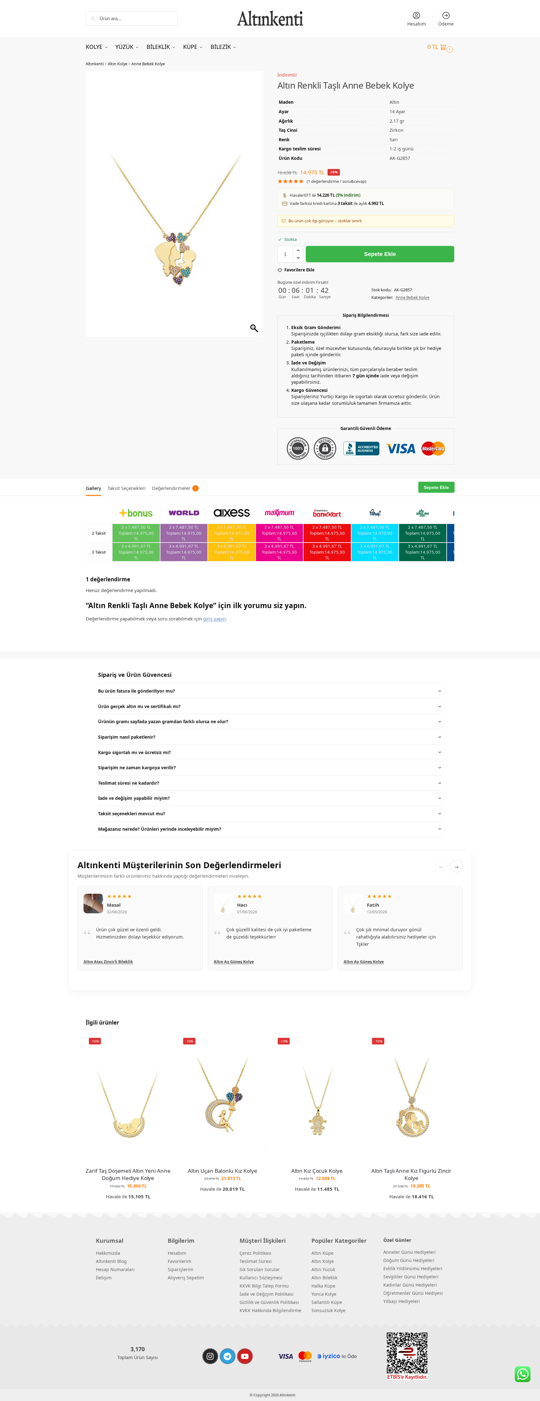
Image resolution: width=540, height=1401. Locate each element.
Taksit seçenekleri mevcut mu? (131, 814)
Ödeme (446, 24)
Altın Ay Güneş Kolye (104, 961)
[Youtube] (245, 1356)
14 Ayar (397, 111)
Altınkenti (95, 64)
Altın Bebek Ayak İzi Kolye (369, 961)
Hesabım (416, 24)
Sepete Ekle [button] (128, 1206)
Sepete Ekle (380, 254)
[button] (441, 46)
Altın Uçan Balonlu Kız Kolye (222, 1170)
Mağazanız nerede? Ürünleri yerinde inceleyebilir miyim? (159, 829)
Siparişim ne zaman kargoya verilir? (137, 767)
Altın (394, 102)
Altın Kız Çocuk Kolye (317, 1170)
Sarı (394, 139)
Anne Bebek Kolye (148, 64)
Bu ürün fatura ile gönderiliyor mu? (136, 691)
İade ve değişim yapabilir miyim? (134, 798)
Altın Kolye (117, 64)
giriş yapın (214, 618)
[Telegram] (227, 1356)
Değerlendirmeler (174, 488)
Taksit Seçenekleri (126, 488)
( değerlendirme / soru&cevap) (336, 181)
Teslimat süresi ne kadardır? (128, 783)
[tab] (95, 487)
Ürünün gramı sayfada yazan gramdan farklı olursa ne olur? (163, 721)
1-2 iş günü (402, 149)
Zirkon (397, 130)
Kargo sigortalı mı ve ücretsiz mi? (134, 752)
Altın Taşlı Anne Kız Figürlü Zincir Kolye (411, 1174)
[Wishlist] (161, 1044)
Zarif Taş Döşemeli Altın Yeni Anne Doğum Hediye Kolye (128, 1174)
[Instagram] (210, 1356)
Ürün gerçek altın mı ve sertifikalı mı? (139, 706)
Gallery (93, 488)
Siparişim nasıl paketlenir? (126, 737)
